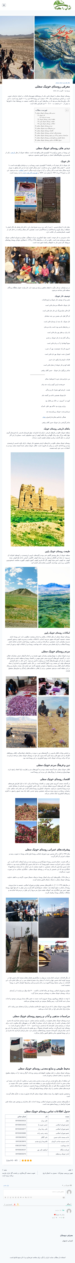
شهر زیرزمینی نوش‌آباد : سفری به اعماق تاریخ (58, 1171)
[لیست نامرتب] (18, 1197)
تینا (65, 91)
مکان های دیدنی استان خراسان (63, 82)
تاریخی (13, 152)
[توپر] (5, 1197)
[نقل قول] (20, 1197)
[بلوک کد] (23, 1197)
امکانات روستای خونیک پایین (47, 123)
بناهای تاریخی (64, 428)
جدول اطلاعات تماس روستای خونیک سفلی (49, 140)
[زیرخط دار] (10, 1197)
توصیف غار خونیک (46, 117)
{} (28, 1197)
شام (44, 417)
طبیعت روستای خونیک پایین (47, 121)
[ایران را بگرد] (63, 5)
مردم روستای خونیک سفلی (44, 126)
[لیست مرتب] (15, 1197)
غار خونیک (42, 115)
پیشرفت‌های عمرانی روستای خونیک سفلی (49, 133)
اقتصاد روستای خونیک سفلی (45, 131)
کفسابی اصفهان (67, 1241)
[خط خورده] (13, 1197)
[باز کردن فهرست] (4, 5)
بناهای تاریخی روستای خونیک (47, 119)
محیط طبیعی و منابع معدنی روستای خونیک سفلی (50, 138)
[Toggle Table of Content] (66, 110)
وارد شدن (6, 1185)
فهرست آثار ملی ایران (29, 173)
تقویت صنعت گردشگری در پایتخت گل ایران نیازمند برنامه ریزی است (18, 1173)
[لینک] (26, 1197)
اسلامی (21, 170)
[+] (31, 1197)
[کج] (8, 1197)
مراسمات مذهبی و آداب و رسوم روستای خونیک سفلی (52, 135)
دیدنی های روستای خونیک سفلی (45, 113)
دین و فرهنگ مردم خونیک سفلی (46, 128)
